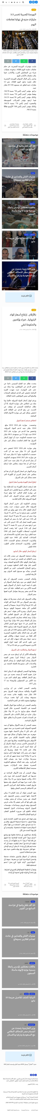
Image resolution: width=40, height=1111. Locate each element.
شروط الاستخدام (34, 1110)
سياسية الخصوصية (25, 1110)
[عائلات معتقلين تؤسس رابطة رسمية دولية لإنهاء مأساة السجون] (20, 214)
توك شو (26, 234)
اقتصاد (33, 9)
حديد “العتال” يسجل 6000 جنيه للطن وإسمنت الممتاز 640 (20, 1064)
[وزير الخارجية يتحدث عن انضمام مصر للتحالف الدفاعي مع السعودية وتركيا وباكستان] (20, 276)
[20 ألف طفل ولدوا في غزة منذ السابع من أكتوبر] (20, 153)
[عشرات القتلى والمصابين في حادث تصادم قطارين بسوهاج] (20, 183)
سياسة (33, 142)
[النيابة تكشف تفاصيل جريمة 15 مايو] (20, 245)
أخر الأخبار (32, 204)
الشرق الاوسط (31, 265)
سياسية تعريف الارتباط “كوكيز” (13, 1110)
